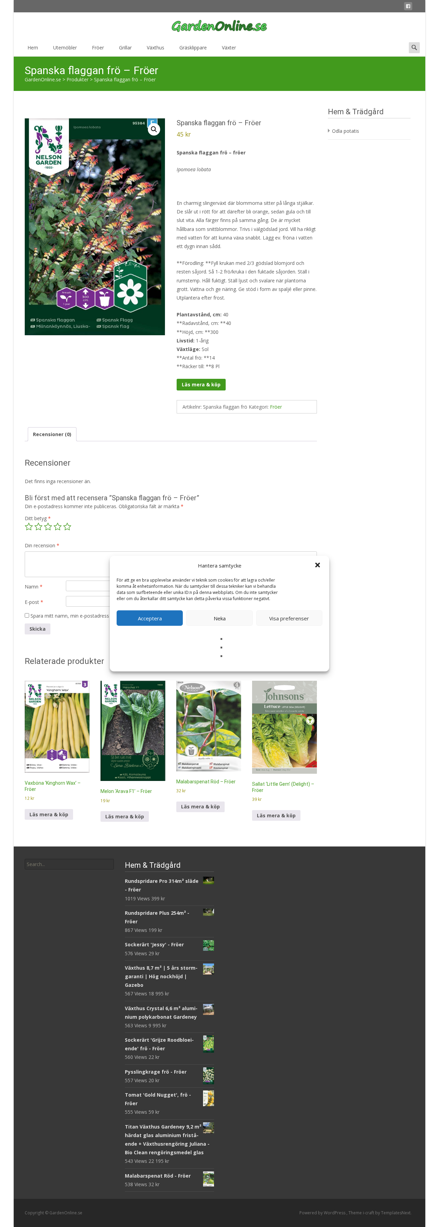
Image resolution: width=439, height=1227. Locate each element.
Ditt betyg (38, 518)
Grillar (125, 47)
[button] (318, 565)
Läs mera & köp (201, 384)
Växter (229, 47)
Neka (220, 618)
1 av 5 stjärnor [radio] (29, 527)
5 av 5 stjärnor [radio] (67, 527)
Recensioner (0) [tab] (52, 434)
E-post (34, 602)
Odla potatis (345, 131)
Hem (32, 47)
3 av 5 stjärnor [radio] (48, 527)
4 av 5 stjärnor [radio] (58, 527)
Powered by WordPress (322, 1213)
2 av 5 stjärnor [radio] (38, 527)
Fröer (98, 47)
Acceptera (150, 618)
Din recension (42, 545)
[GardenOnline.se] (219, 26)
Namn (34, 586)
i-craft (369, 1213)
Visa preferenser (289, 618)
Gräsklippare (193, 47)
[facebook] (408, 7)
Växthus (155, 47)
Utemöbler (65, 47)
